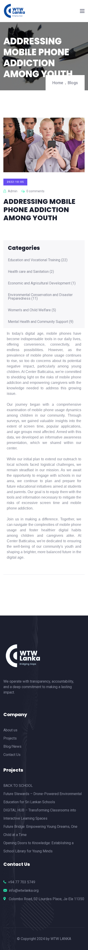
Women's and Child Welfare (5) (32, 310)
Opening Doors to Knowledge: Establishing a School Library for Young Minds (38, 847)
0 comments (35, 191)
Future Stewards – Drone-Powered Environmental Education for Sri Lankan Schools (42, 798)
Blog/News (12, 746)
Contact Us (12, 754)
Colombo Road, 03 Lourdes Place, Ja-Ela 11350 (46, 899)
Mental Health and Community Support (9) (40, 322)
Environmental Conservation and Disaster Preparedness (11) (40, 296)
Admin (12, 191)
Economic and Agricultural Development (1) (42, 283)
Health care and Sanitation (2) (31, 272)
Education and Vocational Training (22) (37, 260)
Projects (10, 738)
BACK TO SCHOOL (18, 785)
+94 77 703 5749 (21, 882)
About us (10, 730)
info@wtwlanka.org (24, 890)
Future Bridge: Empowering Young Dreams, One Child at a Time (40, 830)
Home (57, 82)
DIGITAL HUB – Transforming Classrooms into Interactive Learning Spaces (39, 814)
